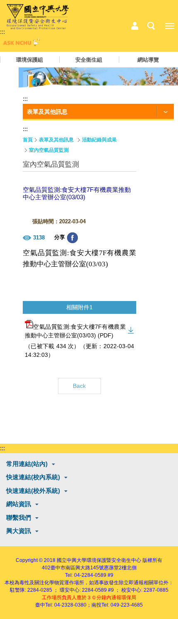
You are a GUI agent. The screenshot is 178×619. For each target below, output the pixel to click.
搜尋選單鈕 (151, 26)
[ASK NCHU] (20, 44)
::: (2, 31)
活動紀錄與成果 (99, 140)
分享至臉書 (72, 237)
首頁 (28, 140)
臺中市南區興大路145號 (77, 568)
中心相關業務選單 (134, 26)
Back (79, 385)
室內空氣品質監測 (49, 150)
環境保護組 (29, 60)
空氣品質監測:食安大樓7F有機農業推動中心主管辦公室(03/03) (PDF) (75, 331)
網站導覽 (148, 60)
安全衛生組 (88, 60)
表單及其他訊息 (56, 140)
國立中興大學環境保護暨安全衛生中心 (99, 560)
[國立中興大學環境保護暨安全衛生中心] (38, 17)
